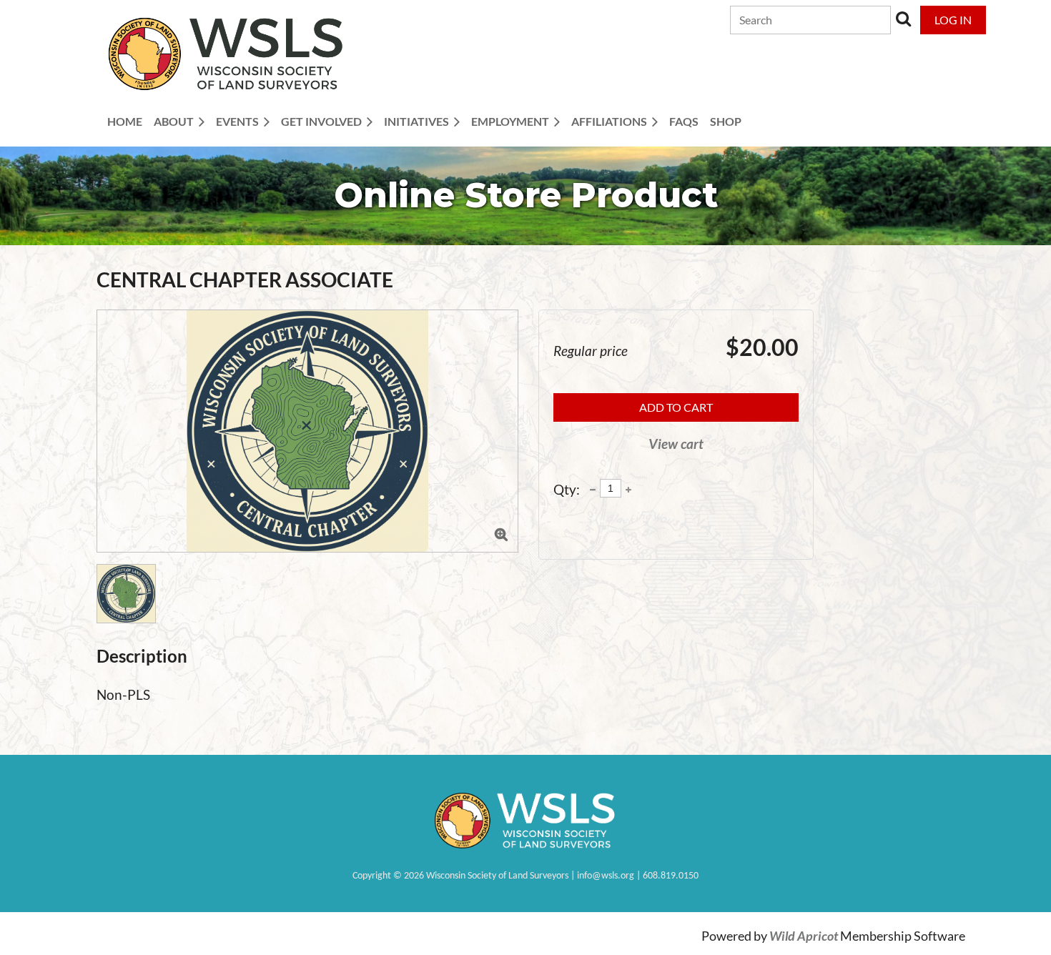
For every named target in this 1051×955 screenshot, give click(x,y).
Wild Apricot (803, 936)
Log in (953, 19)
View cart (676, 443)
